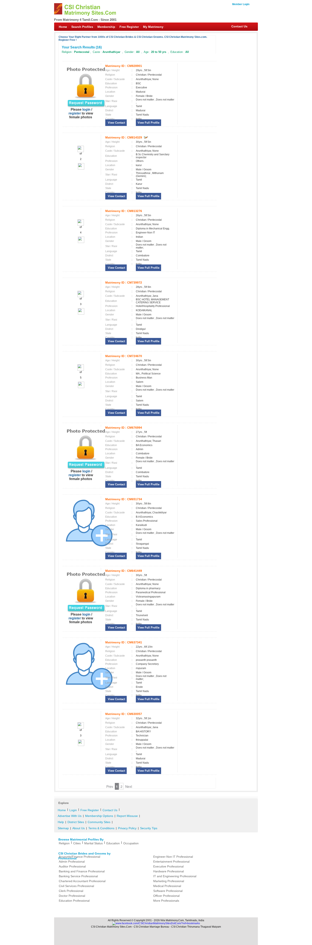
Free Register (129, 26)
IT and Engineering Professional (174, 876)
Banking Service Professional (78, 876)
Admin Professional (72, 861)
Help (61, 822)
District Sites (75, 822)
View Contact (116, 122)
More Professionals (166, 900)
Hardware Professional (168, 871)
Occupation (131, 843)
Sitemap (63, 828)
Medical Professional (167, 886)
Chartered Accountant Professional (82, 881)
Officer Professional (166, 895)
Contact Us (239, 26)
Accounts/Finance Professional (79, 856)
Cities (77, 843)
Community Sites (99, 822)
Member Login (240, 4)
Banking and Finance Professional (82, 871)
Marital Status (93, 843)
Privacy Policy (127, 828)
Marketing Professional (168, 881)
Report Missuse (127, 816)
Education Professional (74, 900)
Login (73, 810)
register (75, 113)
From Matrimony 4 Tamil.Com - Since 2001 (85, 19)
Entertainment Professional (171, 861)
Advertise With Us (70, 816)
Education (113, 843)
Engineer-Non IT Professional (173, 856)
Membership (106, 26)
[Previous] (80, 151)
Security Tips (148, 828)
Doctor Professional (72, 895)
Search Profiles (82, 26)
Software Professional (168, 891)
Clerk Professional (71, 891)
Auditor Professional (72, 866)
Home (63, 26)
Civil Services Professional (76, 886)
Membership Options (99, 816)
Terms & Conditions (101, 828)
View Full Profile (148, 122)
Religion (64, 843)
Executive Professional (168, 866)
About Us (78, 828)
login (86, 109)
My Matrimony (153, 26)
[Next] (80, 168)
